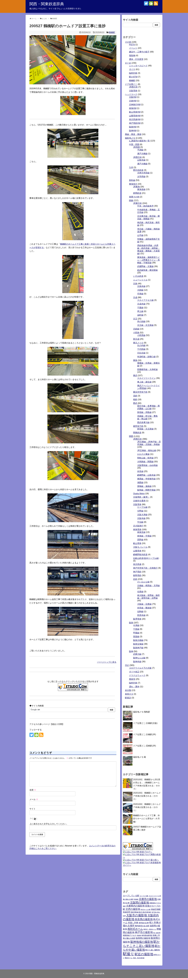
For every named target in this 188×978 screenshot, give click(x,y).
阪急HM (132, 127)
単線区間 (126, 912)
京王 (135, 319)
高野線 (140, 540)
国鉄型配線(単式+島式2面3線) (141, 912)
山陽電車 (137, 551)
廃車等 (132, 679)
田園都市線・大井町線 (147, 369)
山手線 (140, 235)
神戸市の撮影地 (144, 932)
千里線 (136, 629)
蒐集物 (132, 55)
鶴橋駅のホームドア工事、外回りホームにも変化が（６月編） (146, 818)
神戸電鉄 (137, 572)
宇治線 (140, 522)
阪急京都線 (138, 640)
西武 (135, 403)
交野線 (140, 511)
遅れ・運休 (134, 686)
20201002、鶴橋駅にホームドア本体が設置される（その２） (147, 796)
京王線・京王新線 (145, 325)
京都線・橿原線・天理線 (148, 585)
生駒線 (140, 611)
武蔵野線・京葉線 (145, 266)
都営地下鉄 (138, 426)
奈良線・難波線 (144, 608)
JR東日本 (137, 203)
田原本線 (141, 615)
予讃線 (140, 150)
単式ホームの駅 (146, 909)
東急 (135, 360)
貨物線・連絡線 (144, 486)
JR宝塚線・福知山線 (146, 450)
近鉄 (135, 579)
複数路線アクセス (129, 935)
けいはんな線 (143, 582)
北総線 (136, 329)
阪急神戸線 (138, 648)
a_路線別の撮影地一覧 (139, 141)
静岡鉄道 (137, 193)
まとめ (128, 63)
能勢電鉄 (137, 575)
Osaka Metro (139, 493)
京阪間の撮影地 (139, 902)
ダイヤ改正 (134, 672)
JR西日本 (133, 87)
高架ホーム (128, 958)
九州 (131, 167)
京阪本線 (141, 518)
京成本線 (141, 304)
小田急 (136, 333)
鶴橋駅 (112, 32)
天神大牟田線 (143, 173)
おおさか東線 (143, 454)
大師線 (140, 290)
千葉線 (140, 307)
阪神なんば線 (139, 658)
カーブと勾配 (144, 896)
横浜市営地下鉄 (140, 392)
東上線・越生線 (144, 382)
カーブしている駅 (131, 896)
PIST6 (132, 45)
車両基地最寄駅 (146, 935)
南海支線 (141, 532)
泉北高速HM (134, 119)
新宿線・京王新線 (145, 429)
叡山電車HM (134, 112)
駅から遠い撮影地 (152, 950)
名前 (32, 790)
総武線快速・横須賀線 (147, 270)
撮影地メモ (130, 138)
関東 (131, 200)
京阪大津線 (142, 515)
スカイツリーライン (146, 378)
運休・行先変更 (136, 59)
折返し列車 (133, 923)
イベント (133, 48)
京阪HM (132, 97)
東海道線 (141, 189)
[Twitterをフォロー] (146, 3)
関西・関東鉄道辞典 (46, 4)
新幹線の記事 (144, 923)
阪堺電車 (137, 619)
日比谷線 (141, 353)
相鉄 (135, 399)
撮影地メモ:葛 (139, 757)
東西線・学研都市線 (146, 479)
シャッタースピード (138, 66)
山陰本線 (141, 160)
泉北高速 (137, 564)
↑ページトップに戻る (106, 662)
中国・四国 (134, 144)
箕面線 (136, 636)
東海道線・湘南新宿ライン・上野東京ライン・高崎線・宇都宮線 (148, 260)
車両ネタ (129, 694)
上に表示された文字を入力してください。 (48, 824)
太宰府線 (141, 176)
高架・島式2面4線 (138, 958)
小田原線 (141, 335)
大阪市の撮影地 (136, 915)
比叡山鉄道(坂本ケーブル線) (146, 558)
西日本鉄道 (138, 170)
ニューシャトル (140, 280)
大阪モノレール (140, 547)
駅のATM (133, 77)
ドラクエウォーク (137, 675)
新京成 (136, 339)
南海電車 (137, 529)
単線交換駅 (156, 909)
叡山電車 (137, 543)
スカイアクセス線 (145, 300)
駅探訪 (128, 698)
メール (33, 799)
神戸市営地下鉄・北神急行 (145, 568)
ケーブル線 (142, 507)
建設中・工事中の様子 (139, 52)
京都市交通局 (139, 501)
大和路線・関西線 (145, 462)
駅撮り (128, 954)
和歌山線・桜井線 (145, 458)
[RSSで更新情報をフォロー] (156, 3)
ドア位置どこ (131, 84)
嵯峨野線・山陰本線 (146, 475)
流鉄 (135, 396)
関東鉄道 (137, 433)
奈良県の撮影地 (144, 919)
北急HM (132, 101)
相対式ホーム (135, 928)
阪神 (131, 651)
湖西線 (140, 482)
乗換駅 (136, 899)
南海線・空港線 (144, 536)
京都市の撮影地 (148, 899)
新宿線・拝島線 (144, 412)
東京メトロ (138, 343)
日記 (127, 665)
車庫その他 (134, 197)
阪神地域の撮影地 (141, 941)
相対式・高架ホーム (149, 929)
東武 (135, 375)
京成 (135, 297)
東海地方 (133, 184)
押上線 (140, 311)
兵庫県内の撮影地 (135, 906)
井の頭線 (141, 321)
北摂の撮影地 (133, 909)
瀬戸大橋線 (142, 153)
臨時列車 (133, 73)
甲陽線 (136, 633)
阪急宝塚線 (138, 644)
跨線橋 (139, 935)
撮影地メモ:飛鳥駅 (141, 712)
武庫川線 (137, 654)
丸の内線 (141, 345)
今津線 (136, 625)
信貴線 (140, 592)
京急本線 (141, 286)
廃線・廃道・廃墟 (133, 134)
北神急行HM (134, 104)
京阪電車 (133, 91)
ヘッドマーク (131, 94)
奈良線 (140, 471)
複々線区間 (156, 932)
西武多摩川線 (143, 422)
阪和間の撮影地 (143, 938)
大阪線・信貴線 (144, 604)
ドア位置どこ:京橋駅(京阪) (145, 723)
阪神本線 (137, 661)
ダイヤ (132, 69)
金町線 (140, 315)
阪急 (131, 623)
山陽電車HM (134, 116)
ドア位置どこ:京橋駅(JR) (144, 734)
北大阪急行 (138, 526)
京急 (135, 283)
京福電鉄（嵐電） (141, 497)
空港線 (140, 294)
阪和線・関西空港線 (146, 490)
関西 (131, 436)
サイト (32, 809)
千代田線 (141, 349)
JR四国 (136, 147)
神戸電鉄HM (134, 123)
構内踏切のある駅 (142, 926)
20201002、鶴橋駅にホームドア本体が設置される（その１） (147, 807)
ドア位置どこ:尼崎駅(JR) (144, 746)
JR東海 (136, 187)
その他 (128, 42)
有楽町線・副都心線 (146, 357)
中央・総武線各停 (145, 206)
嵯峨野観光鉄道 (140, 554)
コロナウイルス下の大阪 (140, 668)
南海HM (132, 108)
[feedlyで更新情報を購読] (151, 3)
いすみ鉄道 (138, 276)
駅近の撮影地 (144, 954)
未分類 (128, 690)
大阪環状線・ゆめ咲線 (147, 465)
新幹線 (132, 180)
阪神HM (132, 131)
